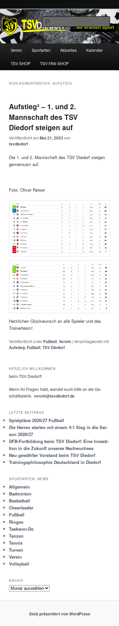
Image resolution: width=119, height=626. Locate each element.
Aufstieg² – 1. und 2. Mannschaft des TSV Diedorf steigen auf (43, 116)
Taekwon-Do (21, 529)
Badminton (20, 494)
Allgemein (19, 487)
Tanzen (16, 536)
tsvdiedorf (18, 144)
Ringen (16, 522)
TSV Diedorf (53, 347)
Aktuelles (68, 50)
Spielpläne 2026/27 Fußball (36, 420)
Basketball (19, 500)
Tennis (15, 543)
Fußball (50, 341)
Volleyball (19, 564)
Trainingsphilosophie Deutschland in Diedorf (55, 462)
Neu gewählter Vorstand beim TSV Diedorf (52, 455)
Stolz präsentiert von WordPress (59, 614)
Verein (16, 50)
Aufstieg (17, 347)
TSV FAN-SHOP (54, 63)
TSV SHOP (20, 63)
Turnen (16, 550)
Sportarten (41, 50)
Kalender (94, 50)
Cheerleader (21, 507)
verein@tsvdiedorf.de (54, 396)
